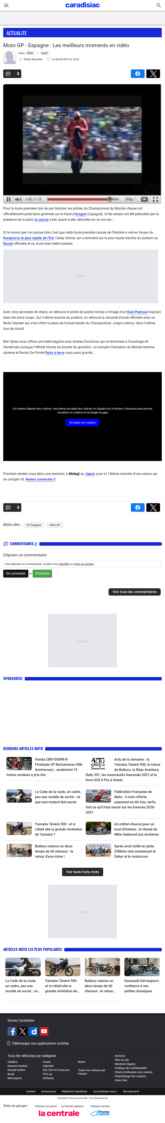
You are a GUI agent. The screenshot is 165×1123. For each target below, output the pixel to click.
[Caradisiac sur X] (23, 1032)
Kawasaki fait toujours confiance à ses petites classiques (141, 986)
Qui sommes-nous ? (105, 1091)
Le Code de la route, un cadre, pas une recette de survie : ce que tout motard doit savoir (58, 797)
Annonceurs (48, 1091)
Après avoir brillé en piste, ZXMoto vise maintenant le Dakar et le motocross (135, 851)
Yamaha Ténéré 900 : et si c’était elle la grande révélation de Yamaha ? (58, 829)
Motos (82, 1061)
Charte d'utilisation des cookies (134, 1072)
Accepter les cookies (82, 422)
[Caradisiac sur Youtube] (44, 1032)
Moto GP (55, 525)
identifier (64, 564)
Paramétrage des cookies (130, 1076)
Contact (30, 1091)
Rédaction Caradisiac (74, 1091)
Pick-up (47, 1074)
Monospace (15, 1078)
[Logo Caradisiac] (83, 8)
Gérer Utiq (121, 1080)
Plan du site (122, 1059)
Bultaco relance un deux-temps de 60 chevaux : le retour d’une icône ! (54, 851)
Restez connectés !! (40, 479)
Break (11, 1074)
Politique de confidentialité (131, 1068)
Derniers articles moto (23, 748)
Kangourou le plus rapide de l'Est (28, 238)
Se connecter (16, 573)
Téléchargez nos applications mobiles (40, 1043)
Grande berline (16, 1070)
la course (42, 220)
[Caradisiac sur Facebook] (12, 1032)
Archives (120, 1055)
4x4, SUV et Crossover (56, 1070)
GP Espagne (33, 525)
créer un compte (84, 564)
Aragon (80, 214)
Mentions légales (125, 1064)
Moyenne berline (18, 1065)
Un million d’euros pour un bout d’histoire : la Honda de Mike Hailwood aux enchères (136, 829)
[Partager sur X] (154, 72)
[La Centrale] (59, 1117)
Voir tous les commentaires (135, 592)
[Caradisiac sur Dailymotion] (34, 1032)
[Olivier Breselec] (9, 63)
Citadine (12, 1061)
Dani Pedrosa (137, 312)
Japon (90, 474)
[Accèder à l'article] (19, 763)
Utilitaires (48, 1078)
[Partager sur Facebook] (138, 72)
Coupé (46, 1061)
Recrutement (131, 1091)
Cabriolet (48, 1065)
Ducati (8, 244)
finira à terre (54, 353)
